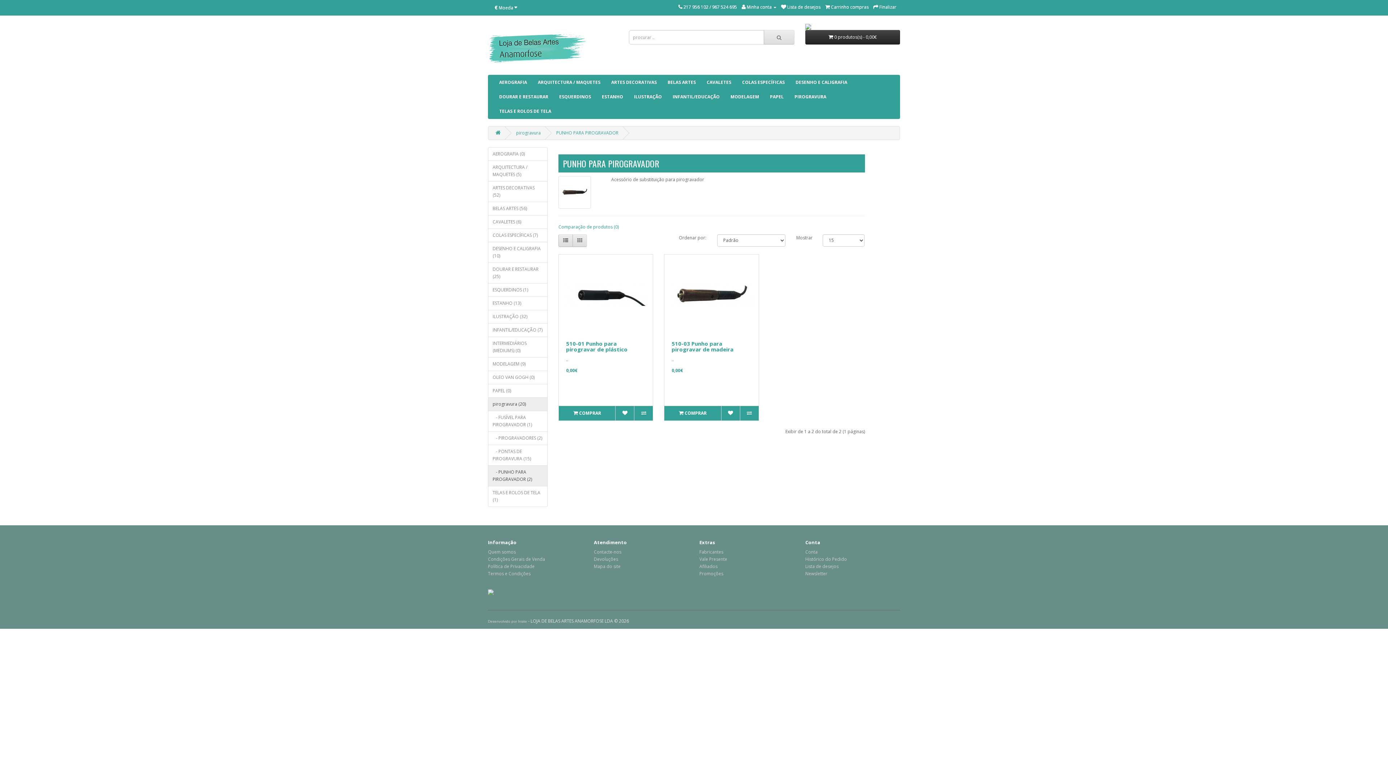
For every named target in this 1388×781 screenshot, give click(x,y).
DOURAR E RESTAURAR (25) (516, 272)
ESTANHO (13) (507, 303)
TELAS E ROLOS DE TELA (525, 111)
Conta (811, 552)
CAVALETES (719, 82)
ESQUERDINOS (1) (510, 290)
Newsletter (816, 574)
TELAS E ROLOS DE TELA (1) (516, 496)
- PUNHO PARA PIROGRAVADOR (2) (512, 475)
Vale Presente (713, 559)
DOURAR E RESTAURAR (523, 97)
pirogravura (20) (509, 404)
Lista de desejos (822, 566)
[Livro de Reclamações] (491, 592)
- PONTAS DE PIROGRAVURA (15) (512, 455)
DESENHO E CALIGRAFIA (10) (517, 252)
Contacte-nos (607, 552)
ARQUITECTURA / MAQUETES (569, 82)
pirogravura (810, 97)
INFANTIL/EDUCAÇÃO (696, 97)
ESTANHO (612, 97)
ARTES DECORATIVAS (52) (514, 191)
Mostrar (804, 238)
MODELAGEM (745, 97)
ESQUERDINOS (575, 97)
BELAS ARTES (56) (510, 208)
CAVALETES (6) (507, 222)
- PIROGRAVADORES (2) (517, 438)
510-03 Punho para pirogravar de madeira (702, 346)
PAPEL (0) (502, 391)
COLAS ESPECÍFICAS (763, 82)
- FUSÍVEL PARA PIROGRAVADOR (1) (512, 421)
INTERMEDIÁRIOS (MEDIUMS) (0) (510, 347)
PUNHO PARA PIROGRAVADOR (587, 133)
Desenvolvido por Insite (507, 621)
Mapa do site (607, 566)
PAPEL (777, 97)
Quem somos (502, 552)
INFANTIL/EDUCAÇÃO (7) (518, 330)
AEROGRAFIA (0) (509, 154)
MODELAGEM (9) (509, 364)
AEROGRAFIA (513, 82)
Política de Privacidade (511, 566)
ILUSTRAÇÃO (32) (510, 316)
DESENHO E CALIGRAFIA (821, 82)
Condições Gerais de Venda (516, 559)
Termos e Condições (509, 574)
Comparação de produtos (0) (588, 227)
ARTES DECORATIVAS (634, 82)
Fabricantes (711, 552)
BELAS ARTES (682, 82)
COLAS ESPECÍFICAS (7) (515, 235)
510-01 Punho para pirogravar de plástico (596, 346)
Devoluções (606, 559)
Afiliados (708, 566)
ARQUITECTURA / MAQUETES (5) (510, 171)
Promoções (711, 574)
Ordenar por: (692, 238)
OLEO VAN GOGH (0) (514, 377)
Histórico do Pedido (826, 559)
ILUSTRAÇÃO (648, 97)
